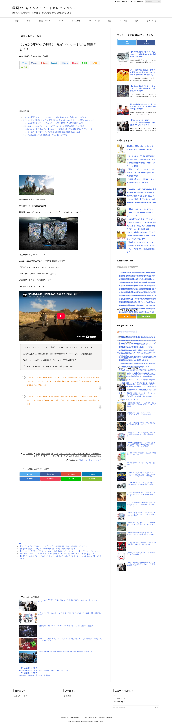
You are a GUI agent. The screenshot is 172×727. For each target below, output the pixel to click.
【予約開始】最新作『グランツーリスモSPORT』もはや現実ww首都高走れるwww (140, 533)
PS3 (40, 670)
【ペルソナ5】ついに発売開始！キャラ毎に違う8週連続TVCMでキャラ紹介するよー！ (141, 543)
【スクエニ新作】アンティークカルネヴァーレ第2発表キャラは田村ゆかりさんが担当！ (55, 117)
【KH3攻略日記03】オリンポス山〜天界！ (134, 353)
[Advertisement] (60, 90)
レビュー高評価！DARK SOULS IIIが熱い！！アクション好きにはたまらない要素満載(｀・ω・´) (141, 494)
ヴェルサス (68, 456)
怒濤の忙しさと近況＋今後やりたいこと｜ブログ (137, 370)
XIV (52, 454)
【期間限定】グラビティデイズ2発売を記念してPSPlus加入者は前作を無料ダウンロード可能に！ (141, 404)
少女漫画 (39, 675)
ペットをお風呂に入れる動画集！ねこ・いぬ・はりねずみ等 (45, 135)
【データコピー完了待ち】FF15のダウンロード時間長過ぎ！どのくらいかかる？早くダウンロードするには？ (59, 551)
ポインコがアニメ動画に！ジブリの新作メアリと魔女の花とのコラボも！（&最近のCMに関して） (59, 120)
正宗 (93, 456)
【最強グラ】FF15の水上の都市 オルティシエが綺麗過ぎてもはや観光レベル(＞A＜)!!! (65, 652)
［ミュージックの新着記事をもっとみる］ (132, 315)
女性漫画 (47, 675)
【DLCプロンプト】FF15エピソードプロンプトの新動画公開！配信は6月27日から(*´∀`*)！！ (57, 129)
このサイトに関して (121, 699)
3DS (57, 670)
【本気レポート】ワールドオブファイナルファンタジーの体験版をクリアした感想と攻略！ (141, 172)
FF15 (38, 454)
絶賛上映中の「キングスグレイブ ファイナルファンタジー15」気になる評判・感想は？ (65, 626)
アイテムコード (65, 454)
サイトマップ (119, 696)
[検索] (159, 1)
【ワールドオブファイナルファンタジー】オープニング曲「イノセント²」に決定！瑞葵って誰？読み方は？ (70, 613)
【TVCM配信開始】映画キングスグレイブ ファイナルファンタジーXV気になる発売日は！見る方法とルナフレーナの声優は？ (141, 444)
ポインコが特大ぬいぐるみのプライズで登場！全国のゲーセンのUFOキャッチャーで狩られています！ (141, 235)
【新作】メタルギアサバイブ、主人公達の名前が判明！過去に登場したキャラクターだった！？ (141, 524)
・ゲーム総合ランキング (28, 668)
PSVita (46, 670)
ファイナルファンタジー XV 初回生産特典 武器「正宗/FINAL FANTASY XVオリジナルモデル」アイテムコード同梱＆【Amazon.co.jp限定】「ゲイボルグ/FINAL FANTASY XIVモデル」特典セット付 (63, 400)
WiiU (52, 670)
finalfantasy (45, 454)
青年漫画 (30, 675)
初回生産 (76, 456)
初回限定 (83, 456)
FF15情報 (29, 454)
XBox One (64, 670)
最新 (89, 456)
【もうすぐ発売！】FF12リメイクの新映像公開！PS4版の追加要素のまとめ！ (51, 132)
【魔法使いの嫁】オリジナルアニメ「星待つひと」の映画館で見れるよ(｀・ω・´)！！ (140, 212)
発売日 (98, 456)
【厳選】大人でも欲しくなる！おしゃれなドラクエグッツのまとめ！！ (141, 553)
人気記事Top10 (119, 701)
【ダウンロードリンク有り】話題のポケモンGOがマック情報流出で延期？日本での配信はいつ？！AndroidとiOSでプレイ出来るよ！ (141, 474)
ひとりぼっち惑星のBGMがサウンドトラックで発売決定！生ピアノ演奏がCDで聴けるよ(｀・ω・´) (141, 504)
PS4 (35, 670)
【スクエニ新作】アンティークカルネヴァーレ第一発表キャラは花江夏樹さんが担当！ (55, 123)
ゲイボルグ (86, 454)
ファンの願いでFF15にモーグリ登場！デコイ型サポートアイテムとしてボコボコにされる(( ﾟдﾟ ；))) (56, 554)
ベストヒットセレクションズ (89, 460)
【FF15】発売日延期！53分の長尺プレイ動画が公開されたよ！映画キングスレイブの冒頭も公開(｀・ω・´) (141, 564)
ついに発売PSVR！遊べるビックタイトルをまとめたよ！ (141, 463)
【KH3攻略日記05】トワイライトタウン (134, 337)
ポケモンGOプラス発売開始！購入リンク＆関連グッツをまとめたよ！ (141, 453)
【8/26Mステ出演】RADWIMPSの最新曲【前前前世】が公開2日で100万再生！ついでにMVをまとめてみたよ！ (141, 192)
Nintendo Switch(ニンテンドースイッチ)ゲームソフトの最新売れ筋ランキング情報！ (54, 126)
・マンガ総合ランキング (28, 673)
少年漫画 (22, 675)
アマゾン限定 (76, 454)
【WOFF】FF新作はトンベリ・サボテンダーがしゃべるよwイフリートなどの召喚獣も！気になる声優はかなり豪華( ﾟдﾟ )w (70, 639)
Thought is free (98, 721)
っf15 (56, 454)
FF (24, 454)
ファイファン (58, 456)
